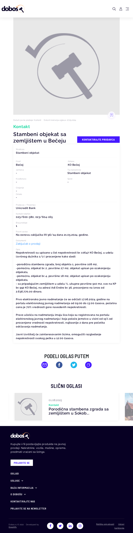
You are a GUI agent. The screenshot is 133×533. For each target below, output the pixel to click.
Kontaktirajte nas (23, 501)
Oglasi (15, 473)
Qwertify (13, 527)
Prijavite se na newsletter (28, 508)
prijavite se (22, 462)
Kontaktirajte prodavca (98, 139)
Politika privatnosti (105, 524)
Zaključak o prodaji (28, 243)
